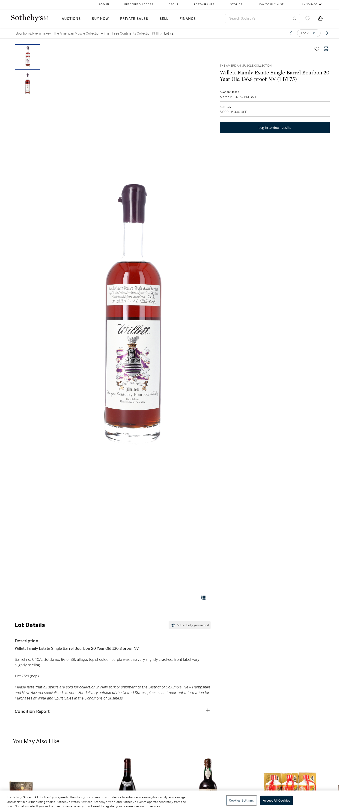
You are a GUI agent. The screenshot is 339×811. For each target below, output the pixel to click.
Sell (164, 19)
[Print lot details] (326, 49)
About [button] (173, 4)
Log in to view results (275, 128)
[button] (130, 317)
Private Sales (134, 19)
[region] (169, 800)
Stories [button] (236, 4)
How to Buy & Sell (272, 4)
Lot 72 (168, 33)
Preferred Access (138, 4)
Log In (104, 4)
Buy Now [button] (100, 19)
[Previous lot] (290, 33)
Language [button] (310, 4)
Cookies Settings (241, 800)
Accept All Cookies (276, 800)
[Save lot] (317, 49)
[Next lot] (327, 33)
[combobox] (262, 18)
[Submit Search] (295, 18)
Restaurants (204, 4)
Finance (188, 19)
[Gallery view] (203, 597)
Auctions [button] (71, 19)
